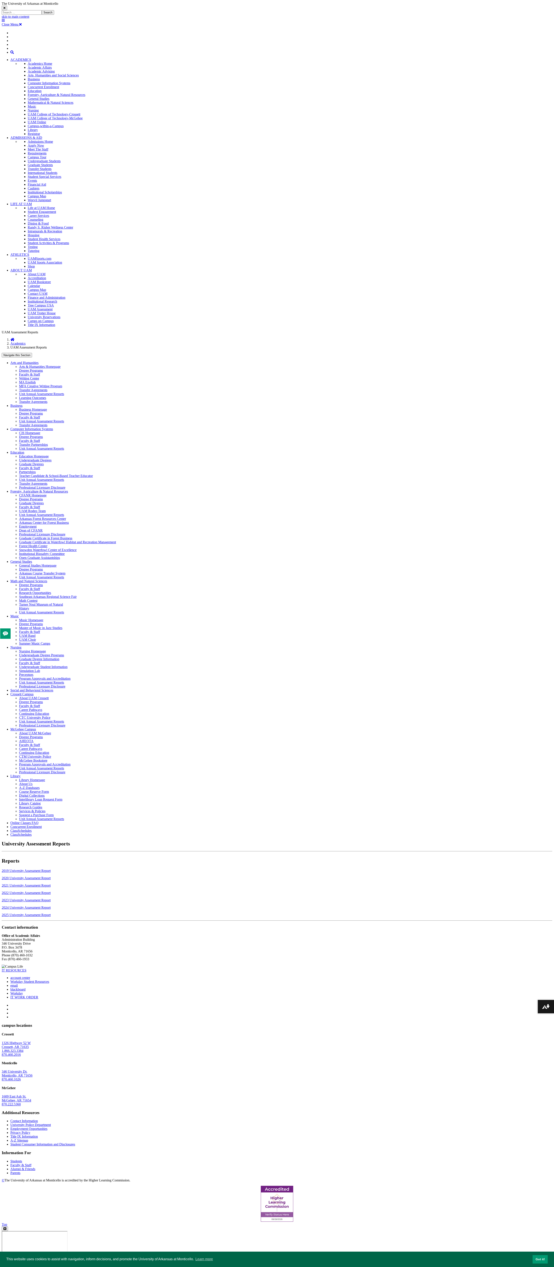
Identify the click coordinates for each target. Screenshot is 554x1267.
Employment (28, 526)
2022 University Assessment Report (26, 893)
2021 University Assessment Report (26, 885)
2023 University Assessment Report (26, 900)
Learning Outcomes (32, 398)
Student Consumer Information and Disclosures (42, 1144)
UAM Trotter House (42, 313)
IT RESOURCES (14, 970)
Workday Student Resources (29, 981)
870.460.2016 (11, 1054)
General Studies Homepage (37, 565)
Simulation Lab (29, 671)
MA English (27, 382)
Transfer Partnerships (33, 444)
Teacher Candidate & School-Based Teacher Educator (56, 476)
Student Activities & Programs (48, 243)
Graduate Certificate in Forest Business (45, 538)
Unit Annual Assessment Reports (41, 394)
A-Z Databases (29, 788)
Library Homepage (32, 780)
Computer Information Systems (49, 83)
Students (16, 1161)
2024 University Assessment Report (26, 907)
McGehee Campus (23, 729)
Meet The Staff (38, 149)
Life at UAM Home (41, 208)
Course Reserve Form (34, 791)
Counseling (35, 219)
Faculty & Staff (29, 374)
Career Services (38, 215)
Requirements (37, 153)
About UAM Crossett (34, 698)
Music (32, 106)
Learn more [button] (204, 1259)
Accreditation (37, 278)
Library (33, 130)
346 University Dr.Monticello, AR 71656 (17, 1073)
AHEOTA (26, 741)
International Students (42, 173)
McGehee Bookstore (33, 760)
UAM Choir (27, 639)
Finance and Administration (46, 297)
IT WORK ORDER (24, 997)
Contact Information (24, 1121)
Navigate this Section (16, 355)
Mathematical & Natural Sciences (50, 102)
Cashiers (33, 188)
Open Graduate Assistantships (39, 558)
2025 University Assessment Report (26, 915)
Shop (31, 266)
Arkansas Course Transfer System (42, 573)
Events (32, 180)
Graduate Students (40, 165)
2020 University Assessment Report (26, 878)
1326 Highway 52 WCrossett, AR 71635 (16, 1045)
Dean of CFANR (31, 530)
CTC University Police (34, 717)
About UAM (36, 274)
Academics (18, 343)
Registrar (34, 134)
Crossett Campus (22, 694)
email (14, 985)
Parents (15, 1173)
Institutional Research (42, 301)
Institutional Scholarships (45, 192)
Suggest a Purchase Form (36, 815)
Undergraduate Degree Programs (41, 655)
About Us (25, 784)
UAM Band (27, 636)
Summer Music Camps (34, 643)
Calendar (34, 286)
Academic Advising (41, 71)
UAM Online (37, 122)
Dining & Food (38, 223)
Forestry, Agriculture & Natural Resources (56, 95)
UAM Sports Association (45, 262)
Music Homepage (31, 620)
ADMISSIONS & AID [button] (26, 138)
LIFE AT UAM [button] (21, 204)
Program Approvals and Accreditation (45, 678)
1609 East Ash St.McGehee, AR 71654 (16, 1098)
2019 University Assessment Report (26, 871)
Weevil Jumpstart (39, 200)
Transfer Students (40, 169)
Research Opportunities (35, 593)
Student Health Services (44, 239)
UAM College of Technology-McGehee (55, 118)
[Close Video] (5, 1228)
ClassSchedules (21, 830)
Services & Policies (32, 811)
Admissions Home (40, 141)
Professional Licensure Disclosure (42, 487)
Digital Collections (32, 795)
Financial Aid (37, 184)
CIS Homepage (29, 433)
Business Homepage (33, 409)
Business (34, 79)
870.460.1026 (11, 1079)
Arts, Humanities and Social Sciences (53, 75)
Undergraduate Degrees (35, 460)
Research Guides (30, 807)
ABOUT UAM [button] (21, 270)
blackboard (18, 989)
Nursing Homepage (32, 651)
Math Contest (28, 600)
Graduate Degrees (31, 464)
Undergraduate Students (44, 161)
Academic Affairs (40, 67)
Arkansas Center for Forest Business (44, 522)
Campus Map (37, 196)
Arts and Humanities (24, 363)
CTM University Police (35, 756)
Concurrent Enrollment (43, 87)
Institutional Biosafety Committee (42, 554)
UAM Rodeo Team (32, 511)
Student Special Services (44, 176)
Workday (16, 993)
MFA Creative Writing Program (40, 386)
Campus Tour (37, 157)
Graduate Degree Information (39, 659)
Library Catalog (30, 803)
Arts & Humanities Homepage (40, 366)
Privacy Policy (20, 1132)
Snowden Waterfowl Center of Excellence (48, 550)
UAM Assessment (40, 309)
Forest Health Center (33, 546)
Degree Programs (31, 370)
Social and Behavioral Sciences (31, 690)
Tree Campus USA (41, 305)
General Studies (38, 99)
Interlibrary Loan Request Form (40, 799)
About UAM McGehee (35, 733)
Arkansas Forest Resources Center (42, 519)
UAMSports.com (39, 258)
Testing (33, 247)
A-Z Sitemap (19, 1140)
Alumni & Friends (22, 1169)
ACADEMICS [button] (20, 60)
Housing (33, 235)
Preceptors (26, 674)
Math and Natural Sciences (28, 581)
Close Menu (10, 24)
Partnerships (27, 472)
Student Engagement (42, 212)
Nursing (33, 110)
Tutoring (33, 251)
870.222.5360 (11, 1104)
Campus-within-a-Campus (46, 126)
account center (20, 978)
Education (35, 91)
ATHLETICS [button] (19, 254)
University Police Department (30, 1125)
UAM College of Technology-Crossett (54, 114)
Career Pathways (30, 710)
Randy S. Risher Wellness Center (50, 227)
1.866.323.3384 (12, 1051)
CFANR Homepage (33, 495)
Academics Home (40, 63)
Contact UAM (37, 293)
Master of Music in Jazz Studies (40, 628)
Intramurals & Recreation (45, 231)
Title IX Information (41, 325)
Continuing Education (34, 713)
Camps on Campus (41, 321)
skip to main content (15, 16)
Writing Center (29, 378)
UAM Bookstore (39, 282)
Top (4, 1224)
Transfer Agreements (33, 390)
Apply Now (36, 145)
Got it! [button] (540, 1259)
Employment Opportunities (28, 1129)
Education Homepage (34, 456)
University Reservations (44, 317)
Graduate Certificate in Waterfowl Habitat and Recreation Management (67, 542)
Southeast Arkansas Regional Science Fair (48, 597)
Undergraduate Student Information (43, 667)
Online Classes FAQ (24, 823)
